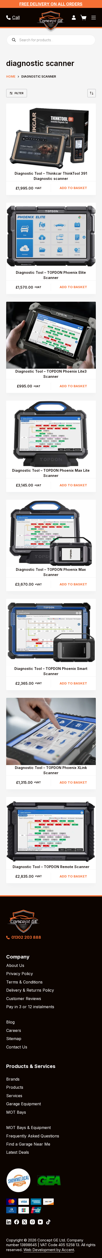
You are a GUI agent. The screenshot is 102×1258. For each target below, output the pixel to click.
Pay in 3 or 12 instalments (30, 1006)
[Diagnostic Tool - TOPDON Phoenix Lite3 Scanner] (51, 335)
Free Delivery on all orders (50, 3)
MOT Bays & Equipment (28, 1127)
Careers (13, 1030)
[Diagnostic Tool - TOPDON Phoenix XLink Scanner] (51, 731)
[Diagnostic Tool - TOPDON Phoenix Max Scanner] (51, 533)
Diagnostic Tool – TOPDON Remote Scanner (51, 867)
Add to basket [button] (73, 188)
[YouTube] (40, 1221)
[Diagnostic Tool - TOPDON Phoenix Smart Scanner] (51, 632)
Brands (13, 1079)
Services (14, 1095)
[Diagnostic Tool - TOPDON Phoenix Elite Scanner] (51, 236)
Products (14, 1087)
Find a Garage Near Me (28, 1144)
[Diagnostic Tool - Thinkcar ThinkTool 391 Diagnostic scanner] (51, 137)
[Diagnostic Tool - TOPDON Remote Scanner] (51, 830)
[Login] (74, 17)
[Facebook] (16, 1221)
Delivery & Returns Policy (30, 990)
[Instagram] (32, 1221)
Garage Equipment (23, 1103)
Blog (10, 1022)
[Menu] (93, 17)
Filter (19, 93)
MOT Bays (16, 1112)
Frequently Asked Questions (32, 1135)
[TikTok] (48, 1221)
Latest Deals (17, 1152)
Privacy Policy (19, 973)
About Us (15, 965)
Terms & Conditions (24, 982)
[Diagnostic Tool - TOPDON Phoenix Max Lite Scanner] (51, 434)
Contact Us (16, 1047)
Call (16, 17)
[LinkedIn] (8, 1221)
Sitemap (13, 1038)
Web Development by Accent (49, 1249)
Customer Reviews (23, 998)
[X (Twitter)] (24, 1221)
